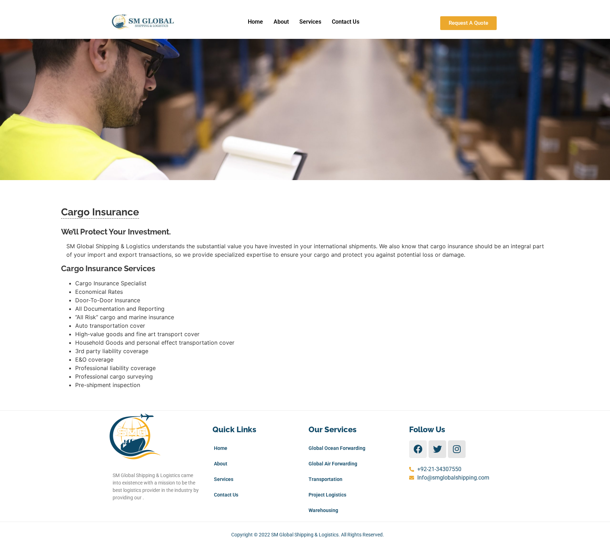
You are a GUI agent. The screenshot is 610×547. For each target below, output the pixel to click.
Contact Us (345, 21)
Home (255, 21)
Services (310, 21)
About (281, 21)
